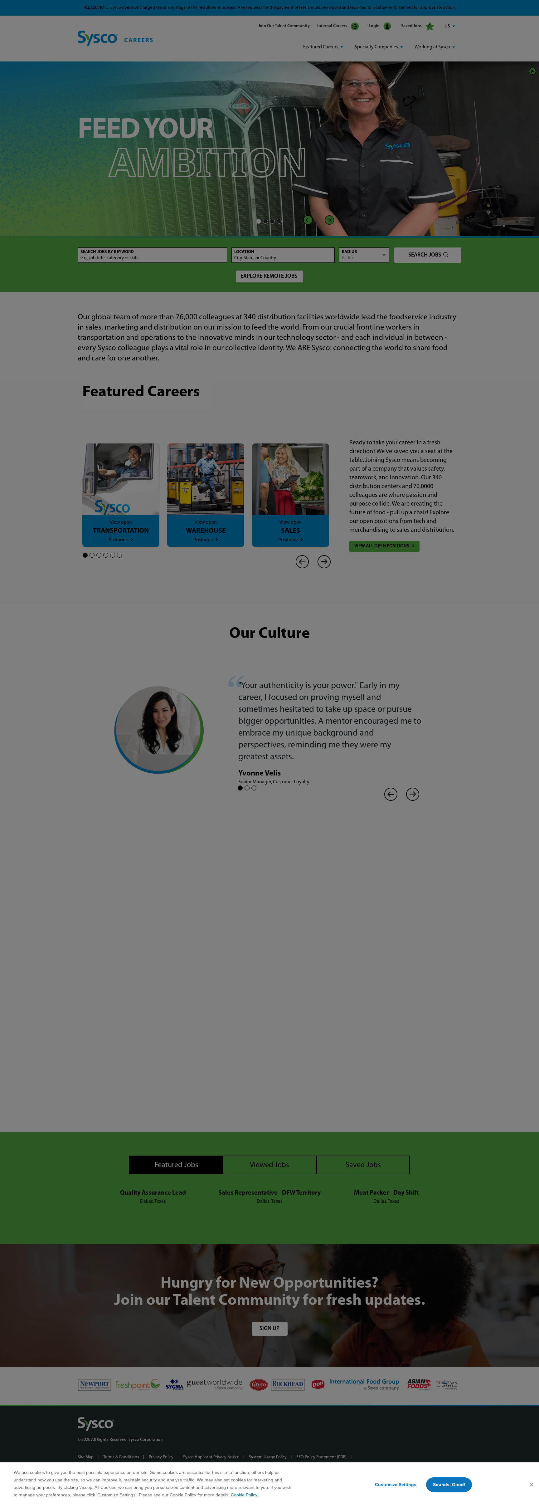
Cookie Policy (244, 1494)
